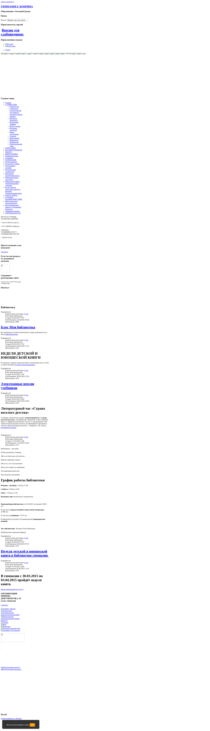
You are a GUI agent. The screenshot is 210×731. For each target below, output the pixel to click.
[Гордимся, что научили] (10, 630)
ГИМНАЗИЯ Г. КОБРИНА (17, 6)
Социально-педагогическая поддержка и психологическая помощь (16, 112)
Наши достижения (14, 133)
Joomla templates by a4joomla (11, 718)
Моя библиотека (11, 334)
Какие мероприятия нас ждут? (12, 589)
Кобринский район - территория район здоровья (12, 183)
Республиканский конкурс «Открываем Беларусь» (13, 207)
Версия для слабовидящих (12, 32)
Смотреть (4, 252)
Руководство (14, 107)
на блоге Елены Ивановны (25, 365)
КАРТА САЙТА (11, 195)
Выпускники (14, 138)
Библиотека (14, 140)
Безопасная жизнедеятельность (12, 175)
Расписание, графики (14, 123)
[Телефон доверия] (8, 609)
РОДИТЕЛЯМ (10, 160)
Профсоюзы (14, 142)
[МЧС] (3, 625)
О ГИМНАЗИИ (11, 105)
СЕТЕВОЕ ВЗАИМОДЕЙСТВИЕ (13, 198)
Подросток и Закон (12, 164)
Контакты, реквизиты (14, 119)
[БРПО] (11, 615)
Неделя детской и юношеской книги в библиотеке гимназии (25, 553)
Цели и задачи (15, 126)
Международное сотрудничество (11, 202)
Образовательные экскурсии (11, 179)
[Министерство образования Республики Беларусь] (11, 621)
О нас (26, 314)
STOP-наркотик (11, 162)
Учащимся (9, 158)
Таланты (13, 136)
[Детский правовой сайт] (10, 628)
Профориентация (11, 156)
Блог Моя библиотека (18, 327)
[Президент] (6, 626)
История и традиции (13, 129)
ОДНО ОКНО (10, 148)
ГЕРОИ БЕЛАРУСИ (13, 213)
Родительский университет (10, 171)
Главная (8, 103)
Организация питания (10, 167)
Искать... (4, 20)
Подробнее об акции (8, 428)
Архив (7, 50)
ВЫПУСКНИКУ (11, 154)
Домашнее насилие (12, 211)
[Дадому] (4, 623)
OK (32, 725)
